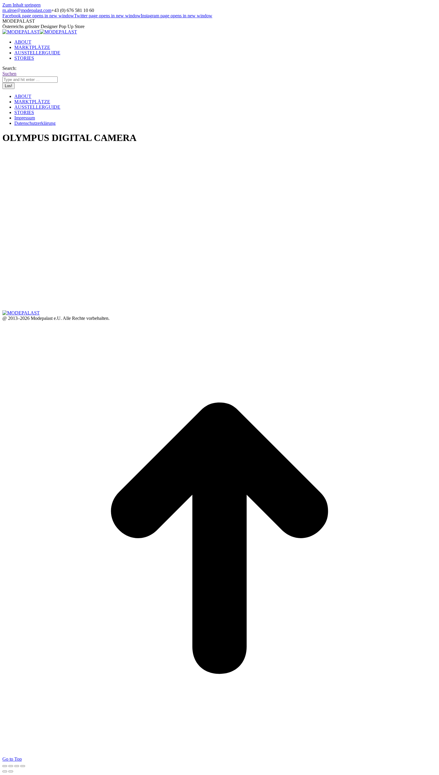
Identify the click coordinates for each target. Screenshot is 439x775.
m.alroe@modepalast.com (26, 10)
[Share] (10, 766)
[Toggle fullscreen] (16, 766)
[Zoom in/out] (22, 766)
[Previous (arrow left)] (4, 771)
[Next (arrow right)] (10, 771)
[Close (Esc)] (4, 766)
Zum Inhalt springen (21, 4)
